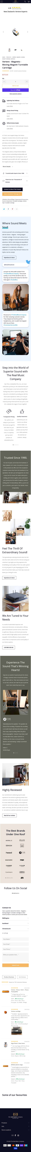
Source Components (7, 201)
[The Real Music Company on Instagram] (7, 933)
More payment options (15, 93)
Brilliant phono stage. (17, 1064)
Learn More (10, 106)
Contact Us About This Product (12, 189)
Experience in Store (9, 257)
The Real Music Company (17, 1141)
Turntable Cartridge (9, 202)
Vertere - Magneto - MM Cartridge (18, 1056)
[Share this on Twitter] (4, 209)
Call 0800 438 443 (8, 647)
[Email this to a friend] (16, 209)
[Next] (27, 32)
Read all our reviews (9, 815)
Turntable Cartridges (17, 201)
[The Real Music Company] (15, 1)
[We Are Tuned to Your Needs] (15, 598)
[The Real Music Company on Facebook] (5, 933)
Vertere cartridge (15, 1011)
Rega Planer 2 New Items (18, 1043)
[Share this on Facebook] (8, 209)
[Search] (25, 1)
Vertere (25, 201)
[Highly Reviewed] (15, 774)
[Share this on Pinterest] (12, 209)
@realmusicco (15, 893)
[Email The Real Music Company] (3, 933)
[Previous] (3, 32)
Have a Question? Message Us (12, 194)
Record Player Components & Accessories (18, 199)
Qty (3, 78)
